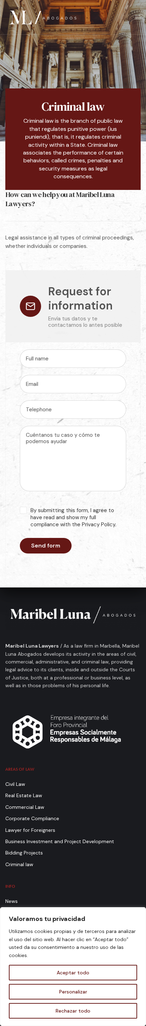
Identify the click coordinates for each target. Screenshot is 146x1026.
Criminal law (19, 864)
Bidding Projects (24, 853)
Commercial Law (24, 807)
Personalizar (73, 992)
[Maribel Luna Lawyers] (42, 17)
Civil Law (15, 784)
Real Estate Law (23, 795)
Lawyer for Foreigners (30, 830)
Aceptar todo (73, 972)
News (11, 901)
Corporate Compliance (32, 818)
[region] (73, 966)
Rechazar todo (73, 1011)
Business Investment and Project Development (59, 841)
